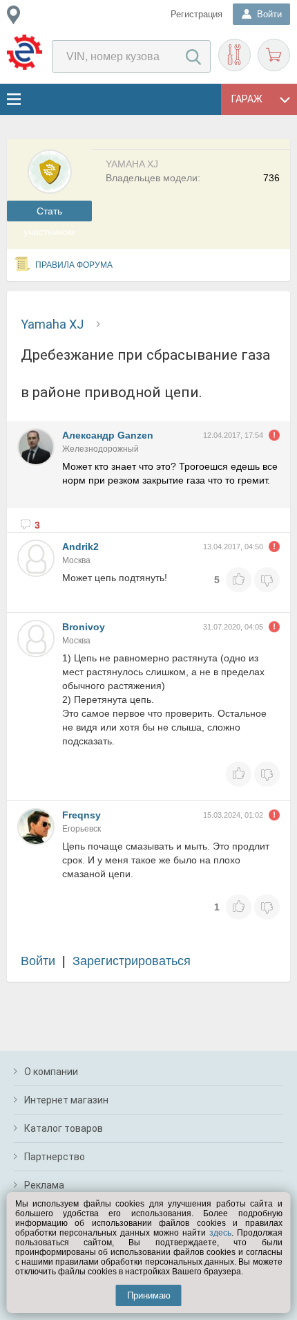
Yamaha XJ (52, 324)
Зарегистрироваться (132, 961)
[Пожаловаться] (274, 435)
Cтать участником (49, 213)
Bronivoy (83, 626)
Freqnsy (81, 815)
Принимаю (149, 1295)
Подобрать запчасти (234, 55)
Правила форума (74, 265)
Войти (38, 961)
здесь (220, 1233)
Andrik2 (80, 546)
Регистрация (196, 14)
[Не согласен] (267, 579)
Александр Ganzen (107, 435)
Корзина (274, 55)
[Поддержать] (238, 579)
